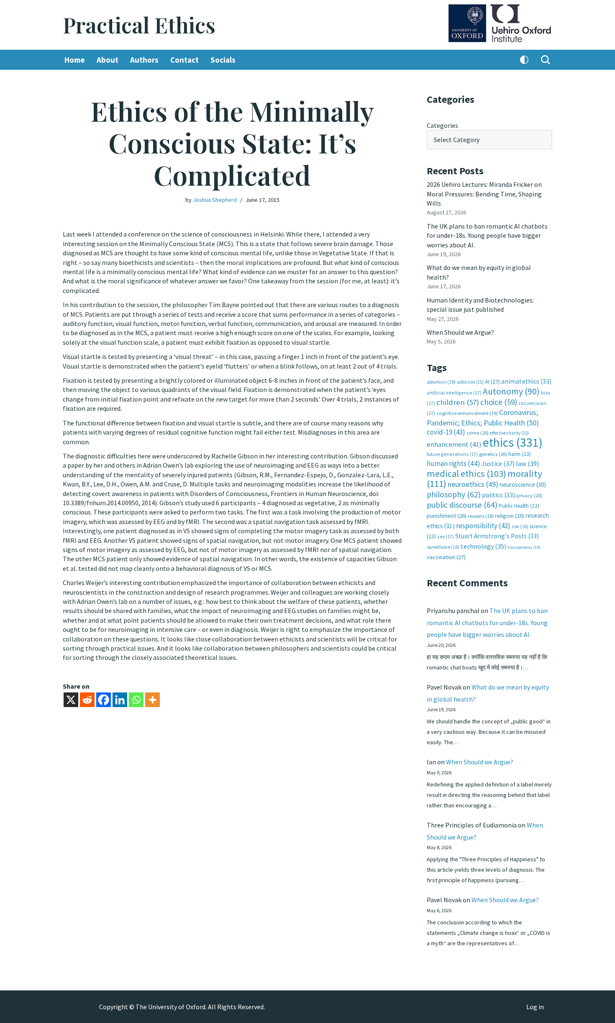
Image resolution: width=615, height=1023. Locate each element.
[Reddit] (87, 699)
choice (498, 402)
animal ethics (526, 381)
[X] (71, 699)
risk (520, 526)
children (457, 402)
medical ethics (466, 473)
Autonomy (511, 391)
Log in (535, 1007)
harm (519, 454)
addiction (470, 382)
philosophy (454, 494)
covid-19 (446, 432)
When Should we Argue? (460, 332)
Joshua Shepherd (215, 200)
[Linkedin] (120, 699)
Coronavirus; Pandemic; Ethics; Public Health (483, 417)
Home (74, 60)
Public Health (519, 505)
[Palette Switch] (524, 60)
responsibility (483, 525)
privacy (529, 495)
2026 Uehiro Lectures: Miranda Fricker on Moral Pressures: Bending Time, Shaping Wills (484, 193)
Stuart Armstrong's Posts (497, 536)
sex (445, 536)
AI (492, 381)
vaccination (446, 557)
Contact (184, 60)
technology (483, 546)
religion (509, 515)
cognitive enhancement (467, 413)
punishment (446, 515)
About (107, 60)
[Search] (545, 59)
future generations (452, 454)
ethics (513, 442)
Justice (498, 463)
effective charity (509, 433)
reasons (481, 516)
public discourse (462, 505)
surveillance (443, 547)
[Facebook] (103, 699)
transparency (524, 547)
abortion (441, 382)
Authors (144, 60)
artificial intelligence (454, 392)
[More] (152, 699)
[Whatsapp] (136, 699)
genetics (493, 454)
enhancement (454, 444)
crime (477, 433)
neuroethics (473, 484)
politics (498, 495)
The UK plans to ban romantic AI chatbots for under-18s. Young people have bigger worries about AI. (487, 235)
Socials (223, 60)
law (527, 463)
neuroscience (523, 485)
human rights (453, 463)
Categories (442, 125)
